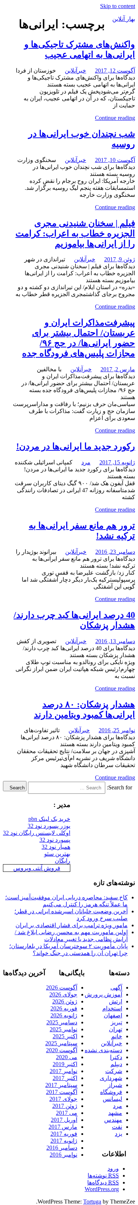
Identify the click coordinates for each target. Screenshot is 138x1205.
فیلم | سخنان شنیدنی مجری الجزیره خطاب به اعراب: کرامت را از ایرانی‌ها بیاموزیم (75, 233)
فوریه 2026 (63, 1008)
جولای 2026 (63, 994)
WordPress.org (102, 1189)
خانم (116, 1036)
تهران (115, 1029)
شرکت (113, 1071)
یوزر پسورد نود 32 (49, 826)
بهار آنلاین (123, 19)
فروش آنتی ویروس (36, 868)
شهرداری (111, 1078)
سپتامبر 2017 (61, 1085)
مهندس (113, 1120)
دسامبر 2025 (61, 1022)
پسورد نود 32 (54, 840)
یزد (118, 1134)
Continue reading (115, 118)
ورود (113, 1168)
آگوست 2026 (61, 987)
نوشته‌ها (103, 1175)
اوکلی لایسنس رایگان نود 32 (36, 833)
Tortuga (92, 1201)
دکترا (116, 1057)
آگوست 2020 (61, 1050)
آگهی (116, 987)
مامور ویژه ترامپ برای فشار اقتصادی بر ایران (71, 925)
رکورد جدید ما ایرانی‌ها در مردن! (75, 446)
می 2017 (66, 1113)
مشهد (115, 1113)
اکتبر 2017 (65, 1078)
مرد (86, 462)
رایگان (62, 861)
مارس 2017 (63, 1127)
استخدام (112, 1008)
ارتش (115, 1001)
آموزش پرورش (103, 994)
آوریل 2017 (64, 1120)
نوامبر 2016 (63, 1154)
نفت (117, 1127)
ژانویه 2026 (63, 1015)
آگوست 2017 (61, 1092)
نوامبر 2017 (63, 1071)
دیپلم (116, 1064)
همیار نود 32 (56, 847)
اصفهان (113, 1015)
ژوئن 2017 (64, 1106)
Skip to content (117, 6)
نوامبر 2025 (63, 1029)
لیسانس (112, 1099)
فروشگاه (111, 1092)
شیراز (115, 1085)
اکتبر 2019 (65, 1064)
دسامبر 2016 (61, 1148)
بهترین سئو (57, 854)
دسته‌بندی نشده (103, 1050)
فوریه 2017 (63, 1134)
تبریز (116, 1022)
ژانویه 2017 (63, 1141)
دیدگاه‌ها (103, 1182)
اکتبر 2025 (65, 1036)
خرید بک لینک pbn (49, 819)
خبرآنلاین (75, 70)
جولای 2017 (63, 1099)
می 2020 (66, 1057)
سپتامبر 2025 (61, 1043)
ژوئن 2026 (64, 1001)
